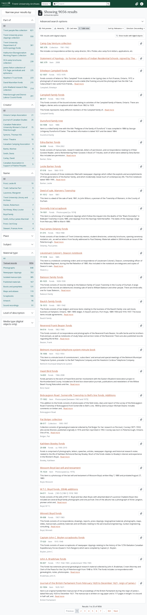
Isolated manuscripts (18, 278)
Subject (7, 244)
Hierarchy (60, 28)
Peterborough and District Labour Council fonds (18, 96)
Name (6, 173)
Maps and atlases (18, 292)
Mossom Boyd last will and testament (60, 467)
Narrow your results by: (18, 12)
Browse (45, 4)
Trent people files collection (18, 31)
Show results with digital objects (130, 36)
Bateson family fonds (51, 277)
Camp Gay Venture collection (55, 43)
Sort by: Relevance (115, 28)
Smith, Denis (18, 154)
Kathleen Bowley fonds (52, 443)
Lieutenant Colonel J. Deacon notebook (61, 253)
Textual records (18, 264)
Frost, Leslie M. (18, 184)
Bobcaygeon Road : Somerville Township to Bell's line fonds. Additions (78, 395)
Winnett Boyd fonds (51, 513)
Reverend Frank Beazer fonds (56, 325)
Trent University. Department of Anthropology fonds (18, 45)
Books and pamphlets (18, 287)
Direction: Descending (134, 28)
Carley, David (18, 159)
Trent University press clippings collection (18, 36)
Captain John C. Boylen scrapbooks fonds (62, 537)
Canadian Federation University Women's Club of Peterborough (18, 127)
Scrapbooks (18, 296)
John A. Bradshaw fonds (53, 559)
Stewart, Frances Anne (18, 229)
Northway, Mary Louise (18, 210)
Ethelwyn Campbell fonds (54, 70)
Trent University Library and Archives (18, 198)
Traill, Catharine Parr (18, 188)
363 (109, 611)
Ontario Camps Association (18, 116)
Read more (79, 84)
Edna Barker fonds (50, 142)
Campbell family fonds (52, 94)
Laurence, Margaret (18, 193)
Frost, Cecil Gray (18, 224)
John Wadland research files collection (18, 88)
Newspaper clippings (18, 273)
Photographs (18, 268)
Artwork (18, 301)
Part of (7, 20)
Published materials (18, 282)
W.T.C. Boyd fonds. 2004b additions (59, 489)
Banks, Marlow (18, 149)
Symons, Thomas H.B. (18, 135)
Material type (10, 252)
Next (116, 611)
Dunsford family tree (51, 120)
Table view (85, 28)
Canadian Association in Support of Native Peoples (18, 164)
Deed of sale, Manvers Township (57, 190)
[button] (136, 3)
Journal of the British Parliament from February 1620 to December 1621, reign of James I (88, 583)
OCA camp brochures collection (18, 61)
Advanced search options (53, 21)
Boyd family (18, 215)
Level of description (14, 312)
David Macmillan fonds (18, 83)
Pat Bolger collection (51, 419)
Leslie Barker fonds (50, 166)
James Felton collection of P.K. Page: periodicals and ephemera (18, 70)
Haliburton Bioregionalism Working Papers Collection (18, 54)
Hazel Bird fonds (49, 371)
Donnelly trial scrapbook (53, 208)
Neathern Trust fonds (18, 78)
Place (6, 235)
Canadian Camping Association (18, 145)
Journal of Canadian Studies (18, 120)
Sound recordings (18, 306)
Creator (7, 104)
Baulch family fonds (51, 301)
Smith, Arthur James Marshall (18, 219)
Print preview (46, 28)
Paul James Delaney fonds (54, 228)
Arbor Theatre (18, 140)
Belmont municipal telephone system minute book (67, 349)
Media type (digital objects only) (13, 323)
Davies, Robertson (18, 205)
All (4, 25)
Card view (73, 28)
